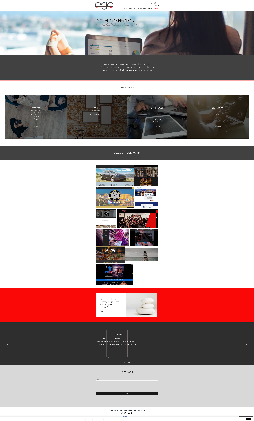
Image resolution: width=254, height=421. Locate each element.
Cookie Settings (240, 419)
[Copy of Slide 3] (128, 362)
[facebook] (151, 5)
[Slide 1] (124, 362)
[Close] (252, 419)
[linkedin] (158, 5)
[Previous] (7, 344)
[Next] (246, 344)
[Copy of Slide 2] (129, 362)
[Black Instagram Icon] (153, 5)
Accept (248, 419)
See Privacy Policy (103, 419)
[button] (36, 126)
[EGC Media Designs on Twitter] (156, 5)
